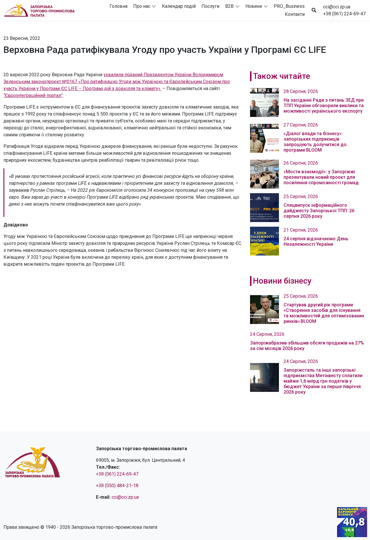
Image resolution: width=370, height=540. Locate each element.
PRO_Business (289, 6)
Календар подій (179, 6)
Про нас (141, 6)
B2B (229, 6)
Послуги (210, 6)
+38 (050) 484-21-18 (117, 485)
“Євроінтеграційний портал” (33, 95)
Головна (118, 6)
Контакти (295, 14)
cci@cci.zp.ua (336, 7)
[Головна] (41, 10)
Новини (253, 6)
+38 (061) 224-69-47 (344, 13)
